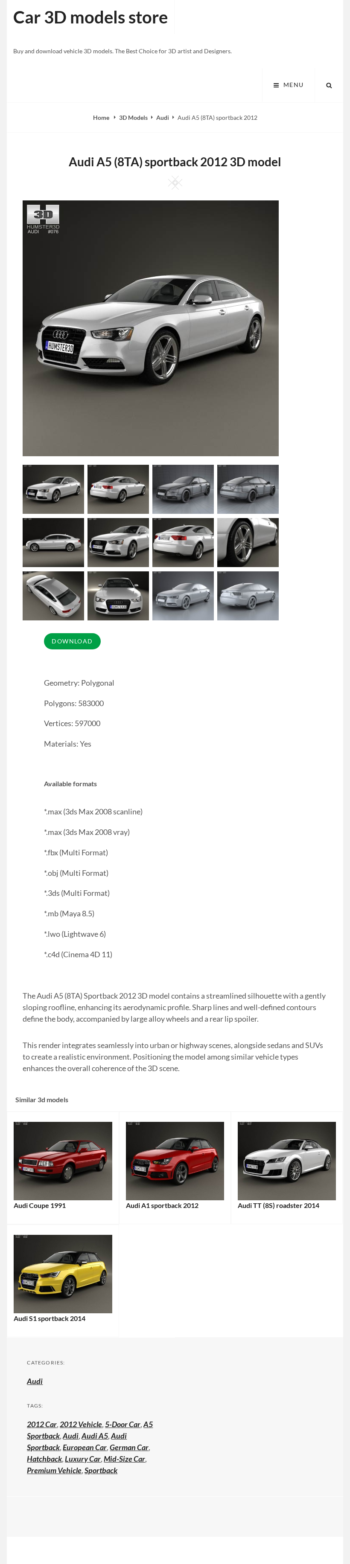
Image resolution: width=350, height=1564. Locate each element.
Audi (162, 117)
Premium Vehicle (54, 1470)
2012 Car (42, 1424)
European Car (85, 1447)
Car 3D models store (90, 17)
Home (102, 117)
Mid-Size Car (124, 1458)
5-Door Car (122, 1424)
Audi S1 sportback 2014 (49, 1318)
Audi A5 (95, 1435)
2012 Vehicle (81, 1424)
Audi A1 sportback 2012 (162, 1205)
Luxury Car (83, 1458)
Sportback (101, 1470)
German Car (129, 1447)
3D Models (133, 117)
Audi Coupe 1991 (40, 1205)
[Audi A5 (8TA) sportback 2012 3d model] (118, 488)
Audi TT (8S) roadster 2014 (278, 1205)
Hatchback (44, 1458)
